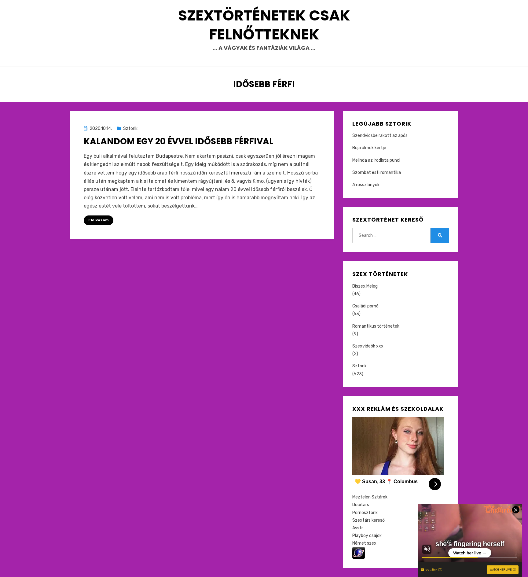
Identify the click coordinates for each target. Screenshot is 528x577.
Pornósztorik (365, 512)
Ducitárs (360, 504)
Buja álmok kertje (369, 147)
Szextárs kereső (368, 520)
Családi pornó (365, 306)
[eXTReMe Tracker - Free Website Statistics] (358, 552)
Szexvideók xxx (367, 346)
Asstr (357, 528)
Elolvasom (98, 220)
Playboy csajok (367, 535)
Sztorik (130, 128)
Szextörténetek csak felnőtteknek (264, 25)
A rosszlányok (366, 184)
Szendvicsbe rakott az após (380, 135)
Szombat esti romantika (376, 172)
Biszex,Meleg (365, 286)
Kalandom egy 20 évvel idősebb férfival (178, 141)
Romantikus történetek (375, 326)
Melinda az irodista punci (376, 160)
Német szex (364, 543)
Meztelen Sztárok (369, 497)
